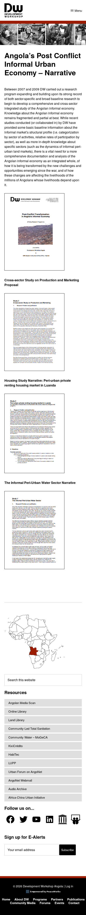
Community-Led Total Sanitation (29, 728)
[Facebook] (10, 819)
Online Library (17, 711)
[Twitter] (23, 819)
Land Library (16, 720)
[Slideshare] (75, 819)
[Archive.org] (62, 819)
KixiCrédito (15, 746)
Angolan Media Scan (21, 703)
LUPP (12, 763)
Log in (69, 886)
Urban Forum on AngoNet (25, 772)
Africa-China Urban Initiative (26, 797)
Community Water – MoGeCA (28, 737)
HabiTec (13, 754)
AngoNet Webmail (20, 780)
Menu (78, 10)
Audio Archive (17, 789)
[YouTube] (36, 819)
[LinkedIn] (49, 819)
